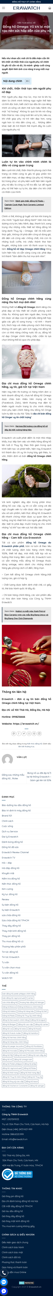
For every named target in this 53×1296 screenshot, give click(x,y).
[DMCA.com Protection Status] (26, 1282)
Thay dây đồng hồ (11, 925)
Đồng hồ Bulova (9, 1007)
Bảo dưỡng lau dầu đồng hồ (16, 805)
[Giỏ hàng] (49, 8)
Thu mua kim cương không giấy (18, 1226)
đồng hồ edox (20, 1029)
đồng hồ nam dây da (37, 1055)
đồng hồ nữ (7, 1059)
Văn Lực (37, 39)
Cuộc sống (7, 826)
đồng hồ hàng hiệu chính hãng (15, 1042)
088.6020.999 (17, 1134)
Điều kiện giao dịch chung (15, 1242)
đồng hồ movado (10, 1051)
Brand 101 (7, 815)
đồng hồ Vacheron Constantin (15, 1086)
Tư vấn (5, 962)
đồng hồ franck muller (12, 1033)
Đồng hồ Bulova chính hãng (30, 1007)
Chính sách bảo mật (12, 1252)
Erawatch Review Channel (15, 852)
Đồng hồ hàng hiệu (26, 1011)
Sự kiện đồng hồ (10, 904)
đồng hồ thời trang (10, 1072)
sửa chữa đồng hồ (11, 915)
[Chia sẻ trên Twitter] (24, 733)
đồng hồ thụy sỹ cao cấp (13, 1081)
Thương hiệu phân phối (14, 946)
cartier (30, 998)
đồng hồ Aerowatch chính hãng (16, 1020)
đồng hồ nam (20, 1055)
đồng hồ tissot (32, 1081)
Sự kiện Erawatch (11, 910)
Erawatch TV (8, 857)
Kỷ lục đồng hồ (10, 894)
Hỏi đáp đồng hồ (10, 868)
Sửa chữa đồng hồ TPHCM (15, 920)
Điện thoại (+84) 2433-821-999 (17, 1129)
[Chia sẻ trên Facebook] (19, 733)
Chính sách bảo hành (13, 1247)
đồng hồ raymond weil (12, 1068)
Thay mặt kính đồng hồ (14, 931)
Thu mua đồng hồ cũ (12, 941)
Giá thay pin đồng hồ (12, 1196)
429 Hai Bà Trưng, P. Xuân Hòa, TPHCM (22, 1165)
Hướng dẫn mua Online (14, 1272)
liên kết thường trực (26, 746)
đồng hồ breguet (38, 1020)
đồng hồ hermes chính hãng (14, 1037)
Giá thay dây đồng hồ (13, 1216)
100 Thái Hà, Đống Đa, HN (16, 1155)
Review (5, 899)
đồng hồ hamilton (31, 1033)
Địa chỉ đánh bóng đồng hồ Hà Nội (20, 1201)
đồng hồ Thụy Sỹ (35, 1077)
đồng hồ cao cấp (25, 1024)
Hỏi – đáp (7, 862)
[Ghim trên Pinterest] (34, 733)
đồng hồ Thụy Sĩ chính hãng (14, 1077)
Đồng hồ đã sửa (10, 847)
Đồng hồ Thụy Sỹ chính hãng (29, 1015)
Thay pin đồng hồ (11, 936)
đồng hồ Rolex (30, 1068)
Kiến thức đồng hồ (26, 23)
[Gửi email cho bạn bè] (29, 733)
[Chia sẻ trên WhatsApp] (13, 733)
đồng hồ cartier (41, 1024)
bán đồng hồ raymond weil (14, 998)
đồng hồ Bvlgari (9, 1024)
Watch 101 (7, 978)
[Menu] (3, 8)
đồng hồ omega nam (23, 1059)
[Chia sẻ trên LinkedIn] (39, 733)
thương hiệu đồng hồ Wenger (32, 1002)
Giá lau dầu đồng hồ (12, 1211)
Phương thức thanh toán (14, 1262)
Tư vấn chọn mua (11, 967)
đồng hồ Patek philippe (12, 1064)
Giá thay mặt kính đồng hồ (15, 1221)
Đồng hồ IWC (41, 1011)
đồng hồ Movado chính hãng (32, 1051)
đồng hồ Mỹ (7, 1055)
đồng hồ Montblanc (34, 1046)
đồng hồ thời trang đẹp (30, 1072)
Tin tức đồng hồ (10, 951)
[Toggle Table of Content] (26, 81)
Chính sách (7, 821)
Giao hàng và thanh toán (15, 1267)
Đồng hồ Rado (9, 1015)
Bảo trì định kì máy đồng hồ (16, 810)
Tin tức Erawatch (10, 957)
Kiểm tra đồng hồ (11, 878)
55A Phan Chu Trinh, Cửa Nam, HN (20, 1160)
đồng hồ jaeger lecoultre (13, 1046)
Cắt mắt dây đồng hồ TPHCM (17, 1206)
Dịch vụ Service (10, 831)
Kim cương (7, 889)
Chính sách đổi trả (11, 1257)
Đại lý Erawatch (10, 836)
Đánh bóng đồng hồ (12, 842)
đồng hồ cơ (7, 1029)
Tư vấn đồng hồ (10, 972)
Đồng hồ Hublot (9, 1011)
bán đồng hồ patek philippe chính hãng (19, 994)
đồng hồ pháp (30, 1064)
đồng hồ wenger (37, 1086)
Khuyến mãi (8, 873)
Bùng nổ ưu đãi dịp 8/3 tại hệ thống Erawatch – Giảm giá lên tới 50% (39, 777)
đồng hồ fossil (34, 1029)
